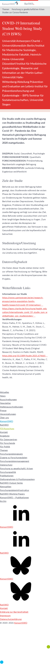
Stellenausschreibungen (11, 407)
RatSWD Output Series (11, 483)
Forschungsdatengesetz (11, 454)
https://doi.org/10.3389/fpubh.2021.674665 (23, 356)
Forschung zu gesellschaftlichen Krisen (28, 10)
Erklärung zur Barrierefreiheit (14, 612)
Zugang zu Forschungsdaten (13, 458)
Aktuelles (4, 392)
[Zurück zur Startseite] (10, 3)
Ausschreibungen (8, 400)
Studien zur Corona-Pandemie (15, 13)
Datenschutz (6, 465)
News (3, 396)
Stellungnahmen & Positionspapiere (17, 479)
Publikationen (6, 476)
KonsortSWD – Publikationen (14, 498)
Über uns (4, 418)
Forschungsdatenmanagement (14, 461)
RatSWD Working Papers (12, 494)
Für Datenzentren (8, 439)
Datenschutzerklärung (11, 619)
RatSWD (4, 425)
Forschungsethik (8, 472)
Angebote (4, 436)
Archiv (3, 501)
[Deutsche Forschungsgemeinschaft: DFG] (25, 638)
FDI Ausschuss (7, 429)
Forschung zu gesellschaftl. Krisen (16, 468)
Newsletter (5, 403)
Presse (3, 410)
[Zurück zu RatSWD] (29, 3)
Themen (5, 10)
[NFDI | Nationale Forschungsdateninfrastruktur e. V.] (25, 663)
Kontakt (4, 432)
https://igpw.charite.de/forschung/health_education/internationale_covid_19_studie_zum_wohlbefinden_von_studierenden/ (24, 312)
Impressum (5, 616)
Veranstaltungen (8, 414)
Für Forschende (7, 443)
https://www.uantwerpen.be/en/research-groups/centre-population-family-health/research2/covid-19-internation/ (22, 301)
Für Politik (5, 447)
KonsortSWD (6, 421)
